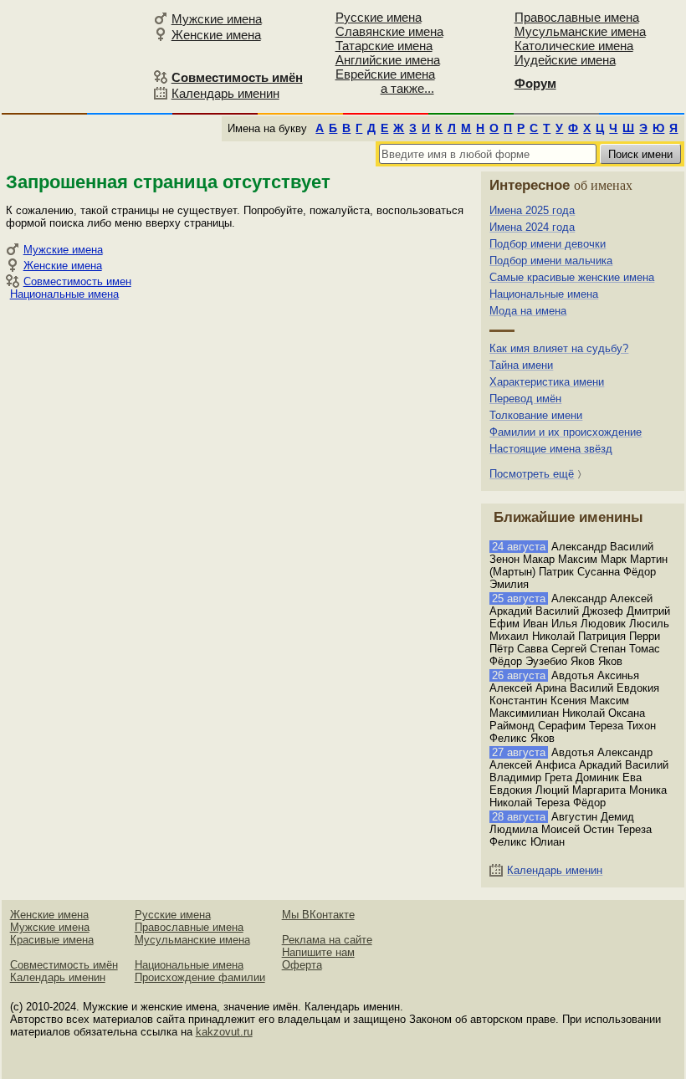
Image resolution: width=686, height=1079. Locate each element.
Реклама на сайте (327, 939)
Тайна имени (521, 365)
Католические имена (573, 45)
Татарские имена (384, 45)
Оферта (302, 965)
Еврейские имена (385, 74)
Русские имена (378, 17)
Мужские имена (217, 19)
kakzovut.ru (224, 1031)
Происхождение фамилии (200, 977)
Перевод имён (525, 398)
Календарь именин (225, 93)
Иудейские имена (565, 60)
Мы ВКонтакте (318, 914)
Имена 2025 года (532, 210)
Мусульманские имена (580, 31)
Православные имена (576, 17)
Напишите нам (318, 952)
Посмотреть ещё (531, 474)
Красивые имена (52, 939)
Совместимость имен (77, 281)
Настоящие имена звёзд (550, 448)
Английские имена (387, 60)
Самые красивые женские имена (571, 277)
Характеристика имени (546, 382)
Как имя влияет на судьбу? (558, 348)
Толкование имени (535, 415)
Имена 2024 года (532, 227)
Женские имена (216, 35)
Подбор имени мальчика (550, 260)
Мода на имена (527, 310)
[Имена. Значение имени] (75, 55)
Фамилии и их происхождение (565, 432)
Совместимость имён (64, 965)
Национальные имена (64, 294)
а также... (407, 88)
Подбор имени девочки (547, 244)
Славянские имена (389, 31)
